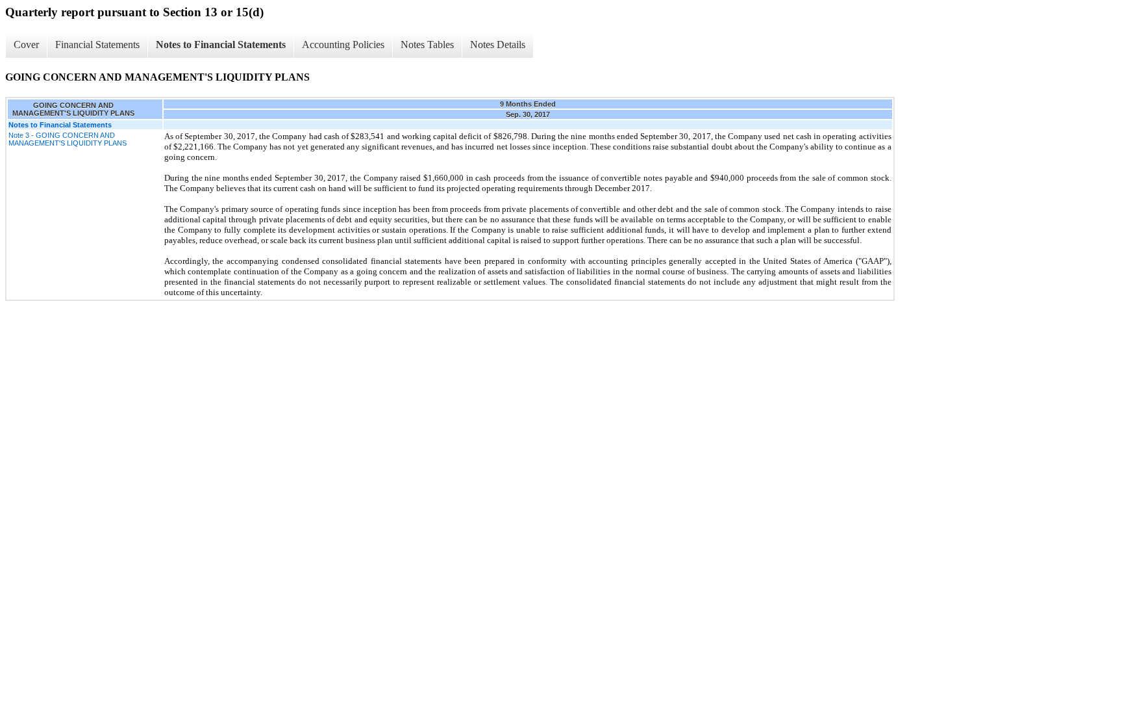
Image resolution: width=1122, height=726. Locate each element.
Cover (26, 44)
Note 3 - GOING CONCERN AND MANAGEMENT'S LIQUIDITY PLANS (67, 139)
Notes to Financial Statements (221, 44)
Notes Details (497, 44)
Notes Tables (427, 44)
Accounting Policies (343, 44)
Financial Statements (97, 44)
